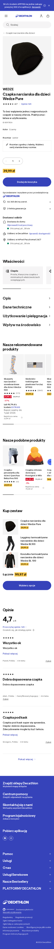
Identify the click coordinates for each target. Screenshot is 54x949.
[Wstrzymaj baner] (44, 5)
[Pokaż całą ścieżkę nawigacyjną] (4, 33)
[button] (22, 417)
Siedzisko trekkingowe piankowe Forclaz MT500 (34, 383)
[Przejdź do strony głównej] (23, 16)
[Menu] (6, 16)
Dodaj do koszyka (27, 182)
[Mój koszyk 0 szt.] (48, 16)
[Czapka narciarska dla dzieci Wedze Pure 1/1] (27, 60)
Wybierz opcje (27, 585)
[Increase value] (19, 161)
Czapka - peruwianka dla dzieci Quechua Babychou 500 (12, 474)
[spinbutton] (12, 161)
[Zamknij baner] (49, 5)
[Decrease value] (6, 161)
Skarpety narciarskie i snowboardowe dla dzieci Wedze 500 (13, 384)
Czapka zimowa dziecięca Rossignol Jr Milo (33, 473)
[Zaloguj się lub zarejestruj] (41, 16)
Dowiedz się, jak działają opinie (17, 630)
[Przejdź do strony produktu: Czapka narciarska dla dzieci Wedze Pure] (10, 527)
